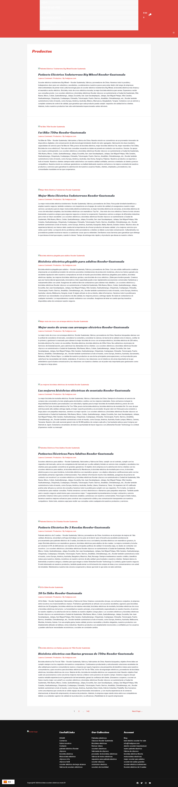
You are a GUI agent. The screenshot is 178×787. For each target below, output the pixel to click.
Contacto (46, 28)
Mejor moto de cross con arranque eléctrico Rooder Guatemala (83, 327)
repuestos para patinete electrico (104, 759)
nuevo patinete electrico (133, 749)
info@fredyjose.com (132, 743)
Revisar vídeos (97, 746)
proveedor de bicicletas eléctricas (104, 754)
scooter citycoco (98, 762)
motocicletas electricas (133, 757)
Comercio (63, 741)
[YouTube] (150, 783)
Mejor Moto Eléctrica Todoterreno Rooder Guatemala (76, 196)
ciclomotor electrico (99, 764)
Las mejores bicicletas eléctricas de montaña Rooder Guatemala (84, 390)
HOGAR (62, 738)
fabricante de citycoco (100, 751)
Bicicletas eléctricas (51, 18)
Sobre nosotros (49, 23)
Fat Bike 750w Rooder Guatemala (62, 132)
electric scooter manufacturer (135, 746)
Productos (57, 78)
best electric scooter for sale (135, 741)
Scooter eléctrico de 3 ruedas (135, 767)
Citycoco (46, 13)
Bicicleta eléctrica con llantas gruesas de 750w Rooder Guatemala (86, 654)
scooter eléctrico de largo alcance (72, 764)
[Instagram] (146, 783)
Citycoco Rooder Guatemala (102, 741)
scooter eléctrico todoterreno (135, 764)
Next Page (137, 711)
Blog (125, 738)
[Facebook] (137, 783)
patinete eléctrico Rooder (69, 749)
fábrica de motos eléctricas (102, 757)
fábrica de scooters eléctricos (71, 767)
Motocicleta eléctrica (67, 757)
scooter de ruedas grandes (134, 762)
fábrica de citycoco (131, 751)
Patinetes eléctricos (51, 8)
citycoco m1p (64, 759)
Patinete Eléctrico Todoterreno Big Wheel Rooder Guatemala (81, 74)
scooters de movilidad (100, 767)
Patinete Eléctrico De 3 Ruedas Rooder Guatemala (74, 527)
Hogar (44, 3)
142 (87, 711)
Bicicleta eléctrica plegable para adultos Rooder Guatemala (81, 261)
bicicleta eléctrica (66, 754)
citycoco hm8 (64, 762)
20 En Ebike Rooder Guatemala (60, 593)
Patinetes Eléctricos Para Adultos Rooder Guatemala (76, 454)
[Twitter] (142, 783)
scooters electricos (99, 749)
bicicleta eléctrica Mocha (133, 754)
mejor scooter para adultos (134, 759)
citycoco (62, 751)
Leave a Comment (45, 78)
